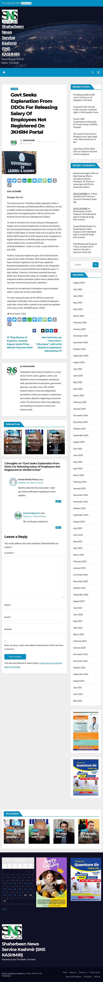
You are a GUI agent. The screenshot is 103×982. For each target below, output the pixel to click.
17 (4, 889)
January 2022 (79, 648)
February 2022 (80, 641)
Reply (58, 501)
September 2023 (80, 515)
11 (10, 883)
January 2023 (79, 568)
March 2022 (78, 634)
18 (10, 889)
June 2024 (78, 455)
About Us (73, 972)
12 (15, 883)
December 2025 (80, 336)
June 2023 (78, 535)
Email (7, 617)
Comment (9, 553)
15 (30, 883)
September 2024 (80, 435)
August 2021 (79, 681)
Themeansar (6, 976)
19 (15, 889)
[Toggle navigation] (98, 72)
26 (15, 895)
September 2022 (80, 595)
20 (20, 889)
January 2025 (79, 409)
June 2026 (78, 296)
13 (20, 883)
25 (10, 895)
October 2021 (79, 668)
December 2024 (80, 415)
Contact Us (83, 972)
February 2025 (80, 402)
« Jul (4, 909)
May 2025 (77, 382)
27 (20, 895)
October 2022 (79, 588)
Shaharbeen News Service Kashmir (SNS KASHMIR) (23, 949)
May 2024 (77, 462)
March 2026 (78, 316)
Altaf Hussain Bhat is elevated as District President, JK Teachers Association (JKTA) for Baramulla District (83, 181)
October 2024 (79, 429)
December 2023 (80, 495)
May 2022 (77, 621)
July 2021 (77, 688)
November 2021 (80, 661)
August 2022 (79, 601)
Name (7, 605)
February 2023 (80, 561)
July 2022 (77, 608)
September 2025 (80, 356)
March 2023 (78, 555)
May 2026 (77, 303)
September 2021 (80, 674)
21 (25, 889)
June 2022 (78, 615)
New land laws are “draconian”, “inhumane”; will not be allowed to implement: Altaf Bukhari (49, 344)
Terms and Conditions (73, 977)
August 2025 (79, 362)
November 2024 (80, 422)
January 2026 (79, 329)
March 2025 (78, 396)
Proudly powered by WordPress (13, 973)
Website (8, 629)
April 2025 (78, 389)
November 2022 (80, 581)
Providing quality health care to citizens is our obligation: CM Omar (84, 97)
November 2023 (80, 502)
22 (30, 889)
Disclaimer (88, 977)
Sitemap (97, 977)
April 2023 (78, 548)
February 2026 (80, 323)
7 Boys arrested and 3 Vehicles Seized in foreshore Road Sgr (83, 249)
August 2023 (79, 522)
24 (4, 895)
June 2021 (78, 694)
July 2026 (77, 289)
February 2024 (80, 482)
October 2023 (79, 508)
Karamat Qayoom (31, 513)
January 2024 (79, 488)
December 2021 (80, 654)
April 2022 (78, 628)
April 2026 (78, 309)
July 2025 (77, 369)
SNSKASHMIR (29, 140)
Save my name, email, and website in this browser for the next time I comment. (33, 647)
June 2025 (78, 376)
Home (65, 972)
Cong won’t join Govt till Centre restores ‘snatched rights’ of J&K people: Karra (85, 109)
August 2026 (79, 283)
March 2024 (78, 475)
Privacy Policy (95, 972)
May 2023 (77, 542)
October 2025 (79, 349)
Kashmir (14, 89)
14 (25, 883)
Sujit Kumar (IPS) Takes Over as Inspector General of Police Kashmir (85, 151)
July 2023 (77, 528)
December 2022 (80, 575)
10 (4, 883)
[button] (93, 72)
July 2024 (77, 449)
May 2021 (77, 701)
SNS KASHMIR (80, 194)
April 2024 (78, 469)
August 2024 (79, 442)
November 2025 (80, 342)
